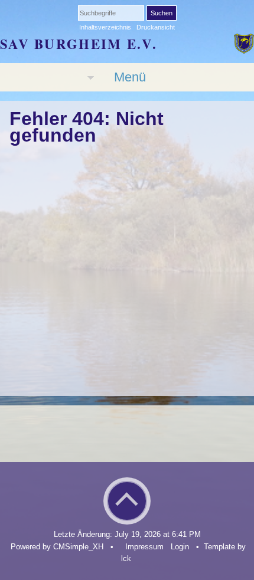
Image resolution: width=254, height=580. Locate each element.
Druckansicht (155, 27)
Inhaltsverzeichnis (105, 27)
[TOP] (127, 508)
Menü (130, 77)
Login (180, 546)
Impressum (144, 546)
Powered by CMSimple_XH (57, 546)
